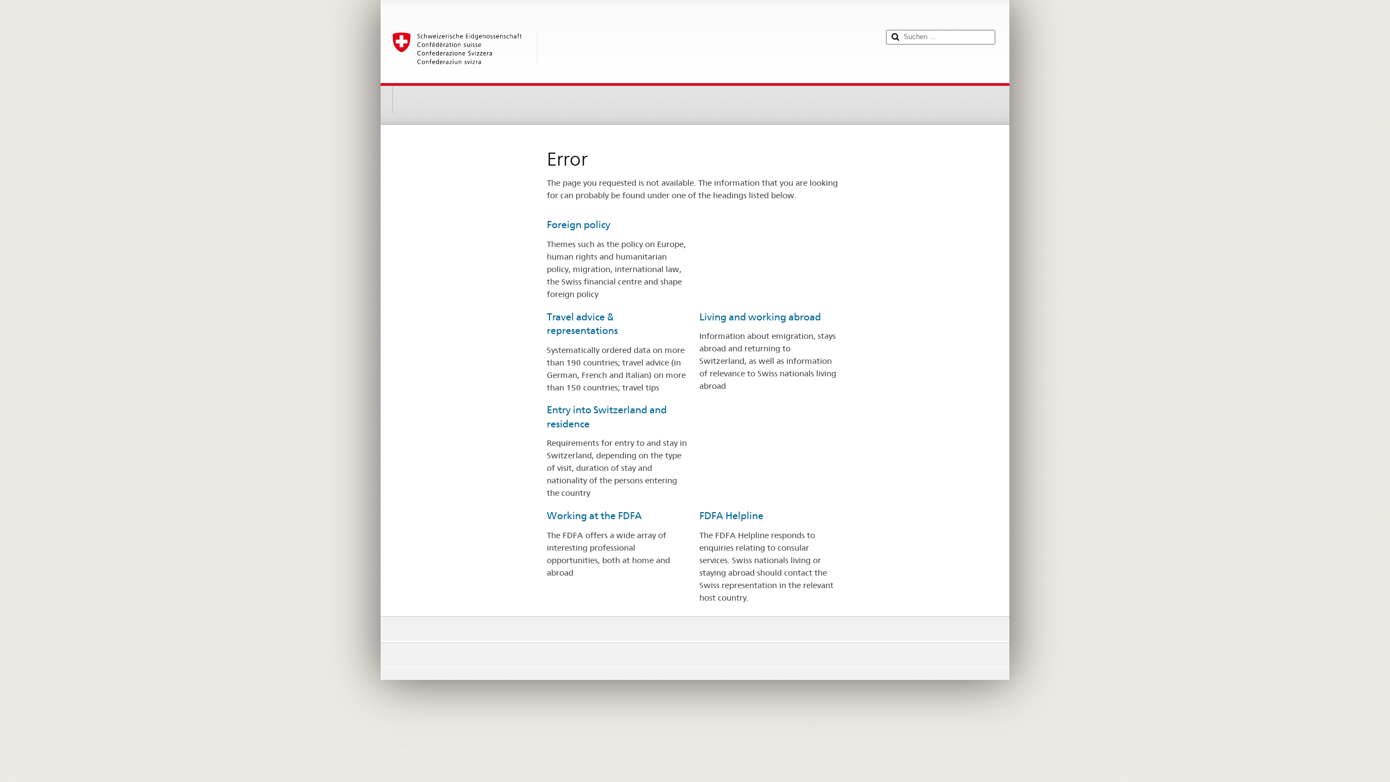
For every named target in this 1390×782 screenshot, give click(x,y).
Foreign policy (578, 224)
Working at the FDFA (594, 515)
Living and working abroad (760, 317)
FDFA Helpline (731, 515)
